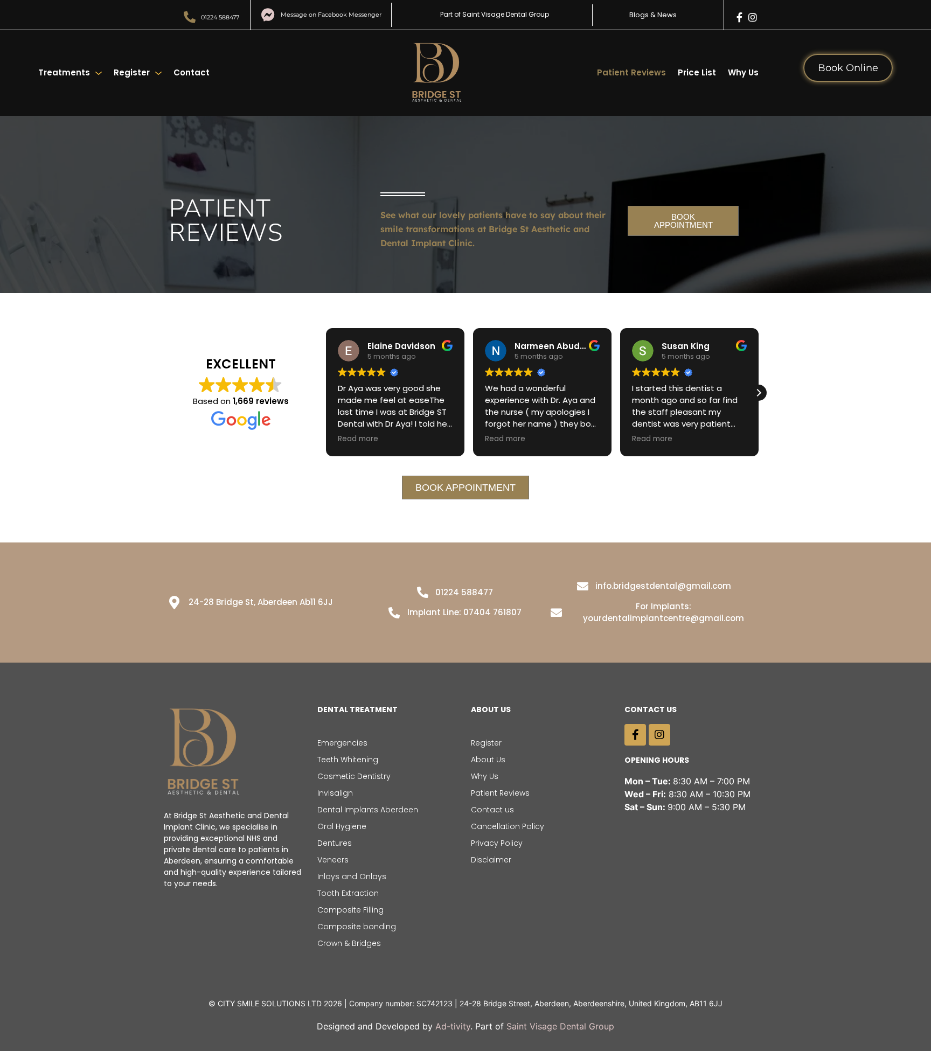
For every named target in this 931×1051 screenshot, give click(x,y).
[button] (759, 393)
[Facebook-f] (740, 17)
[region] (465, 1020)
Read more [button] (358, 439)
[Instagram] (753, 17)
